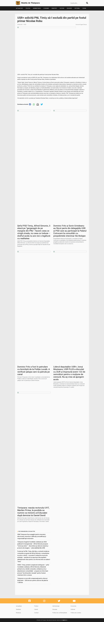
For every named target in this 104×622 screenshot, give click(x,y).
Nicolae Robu (44, 98)
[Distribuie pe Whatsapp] (34, 104)
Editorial (77, 8)
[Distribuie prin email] (38, 104)
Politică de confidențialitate (59, 612)
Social (84, 8)
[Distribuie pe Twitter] (42, 104)
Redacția (18, 612)
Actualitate (19, 8)
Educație (69, 8)
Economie (46, 8)
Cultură (62, 8)
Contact (36, 612)
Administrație (37, 8)
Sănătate (54, 8)
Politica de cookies (76, 612)
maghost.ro (64, 620)
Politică (28, 8)
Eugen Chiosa (83, 24)
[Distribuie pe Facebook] (30, 104)
